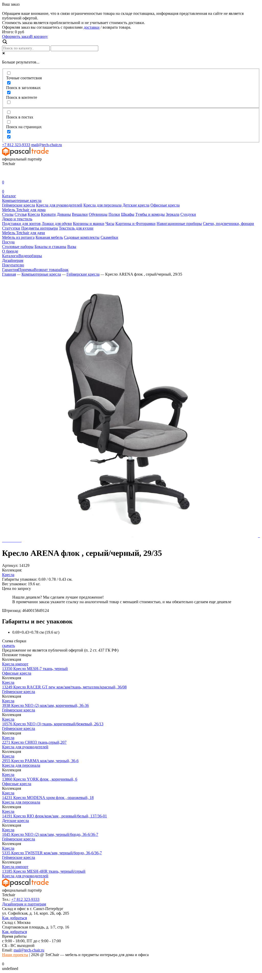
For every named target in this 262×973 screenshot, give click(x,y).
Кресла (34, 214)
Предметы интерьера (39, 228)
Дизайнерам (12, 260)
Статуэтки (11, 228)
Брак (64, 269)
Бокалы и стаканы (50, 246)
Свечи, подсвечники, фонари (228, 223)
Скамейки (109, 237)
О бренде (10, 251)
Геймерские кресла (18, 205)
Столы (8, 214)
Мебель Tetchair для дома (24, 210)
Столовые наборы (18, 246)
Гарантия (10, 269)
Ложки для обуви (57, 223)
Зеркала (172, 214)
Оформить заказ (16, 36)
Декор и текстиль (17, 219)
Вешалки (80, 214)
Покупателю (13, 265)
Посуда (8, 242)
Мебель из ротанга (18, 237)
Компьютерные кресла (21, 200)
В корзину (39, 36)
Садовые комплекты (82, 237)
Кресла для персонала (102, 205)
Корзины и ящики (88, 223)
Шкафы (127, 214)
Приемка (26, 269)
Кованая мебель (49, 237)
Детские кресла (136, 205)
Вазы (71, 246)
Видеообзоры (30, 256)
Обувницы (98, 214)
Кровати (48, 214)
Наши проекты (15, 955)
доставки (92, 27)
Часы (109, 223)
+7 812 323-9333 (16, 145)
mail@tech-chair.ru (46, 145)
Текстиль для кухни (76, 228)
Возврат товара (47, 269)
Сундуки (188, 214)
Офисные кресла (165, 205)
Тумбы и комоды (150, 214)
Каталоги (10, 256)
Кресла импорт (15, 664)
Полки (114, 214)
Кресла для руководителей (59, 205)
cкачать (8, 645)
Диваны (64, 214)
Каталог (9, 196)
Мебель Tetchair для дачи (23, 233)
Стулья (21, 214)
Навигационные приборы (179, 223)
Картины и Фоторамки (135, 223)
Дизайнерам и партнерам (24, 904)
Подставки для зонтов (21, 223)
